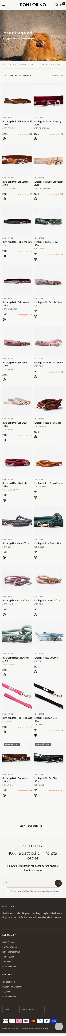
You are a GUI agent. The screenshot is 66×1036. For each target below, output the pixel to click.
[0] (61, 5)
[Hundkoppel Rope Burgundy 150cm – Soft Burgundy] (17, 461)
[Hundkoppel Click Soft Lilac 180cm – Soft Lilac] (48, 280)
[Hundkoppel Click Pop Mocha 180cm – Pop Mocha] (17, 756)
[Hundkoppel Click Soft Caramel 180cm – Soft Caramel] (17, 160)
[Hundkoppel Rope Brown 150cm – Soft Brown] (48, 401)
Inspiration (7, 991)
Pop (52, 64)
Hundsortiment (8, 981)
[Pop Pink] (4, 732)
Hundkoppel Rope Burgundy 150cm (14, 485)
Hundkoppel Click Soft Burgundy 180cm (47, 123)
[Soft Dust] (4, 256)
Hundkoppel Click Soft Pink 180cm (48, 362)
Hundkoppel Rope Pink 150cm (46, 600)
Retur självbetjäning (11, 951)
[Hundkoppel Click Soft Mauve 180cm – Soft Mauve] (17, 341)
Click (13, 64)
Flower (43, 64)
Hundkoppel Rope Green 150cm (47, 543)
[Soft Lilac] (35, 316)
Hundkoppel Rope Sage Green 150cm (15, 659)
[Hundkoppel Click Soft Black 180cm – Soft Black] (48, 696)
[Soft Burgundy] (35, 138)
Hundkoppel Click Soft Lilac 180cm (48, 302)
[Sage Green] (4, 675)
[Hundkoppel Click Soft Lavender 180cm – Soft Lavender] (17, 280)
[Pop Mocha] (4, 795)
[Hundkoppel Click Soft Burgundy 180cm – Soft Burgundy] (48, 99)
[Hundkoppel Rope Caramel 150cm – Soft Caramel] (48, 461)
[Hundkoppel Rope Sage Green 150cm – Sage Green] (17, 636)
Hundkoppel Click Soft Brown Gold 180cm (17, 123)
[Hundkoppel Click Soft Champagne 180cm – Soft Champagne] (48, 160)
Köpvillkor (6, 961)
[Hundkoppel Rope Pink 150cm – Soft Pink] (48, 578)
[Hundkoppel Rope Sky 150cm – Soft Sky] (48, 636)
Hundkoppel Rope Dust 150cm (15, 543)
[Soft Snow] (4, 440)
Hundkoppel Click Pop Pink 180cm (17, 718)
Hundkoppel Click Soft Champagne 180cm (48, 183)
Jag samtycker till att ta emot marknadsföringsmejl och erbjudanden (35, 891)
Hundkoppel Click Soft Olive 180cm (45, 780)
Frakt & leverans (9, 947)
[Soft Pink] (35, 376)
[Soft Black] (35, 735)
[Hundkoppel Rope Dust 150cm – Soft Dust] (17, 521)
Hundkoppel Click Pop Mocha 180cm (14, 780)
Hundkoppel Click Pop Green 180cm (46, 243)
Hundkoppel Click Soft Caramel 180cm (15, 183)
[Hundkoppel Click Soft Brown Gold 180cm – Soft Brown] (17, 99)
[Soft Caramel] (4, 199)
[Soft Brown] (4, 138)
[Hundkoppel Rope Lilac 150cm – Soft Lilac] (17, 578)
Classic (23, 64)
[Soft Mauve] (4, 379)
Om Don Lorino (9, 966)
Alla (4, 64)
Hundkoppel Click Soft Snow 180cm (14, 424)
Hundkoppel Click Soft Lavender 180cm (16, 304)
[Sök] (56, 5)
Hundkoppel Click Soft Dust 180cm (17, 242)
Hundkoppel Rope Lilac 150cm (15, 600)
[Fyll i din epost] (58, 883)
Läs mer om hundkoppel (31, 825)
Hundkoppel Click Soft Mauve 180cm (14, 364)
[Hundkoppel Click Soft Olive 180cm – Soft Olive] (48, 756)
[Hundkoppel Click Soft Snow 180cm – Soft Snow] (17, 401)
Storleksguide (8, 956)
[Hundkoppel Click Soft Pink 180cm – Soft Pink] (48, 341)
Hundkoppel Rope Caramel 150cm (48, 483)
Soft (33, 64)
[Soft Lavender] (4, 319)
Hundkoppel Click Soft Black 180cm (45, 719)
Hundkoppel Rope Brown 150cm (47, 422)
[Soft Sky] (35, 671)
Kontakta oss (8, 942)
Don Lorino (7, 118)
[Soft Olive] (35, 795)
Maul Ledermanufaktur (12, 986)
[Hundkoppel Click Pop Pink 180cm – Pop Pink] (17, 696)
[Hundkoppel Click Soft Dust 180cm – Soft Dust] (17, 220)
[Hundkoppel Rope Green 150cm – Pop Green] (48, 521)
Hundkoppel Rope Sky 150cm (46, 657)
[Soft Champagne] (35, 199)
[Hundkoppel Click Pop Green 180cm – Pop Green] (48, 220)
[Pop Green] (35, 259)
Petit (61, 64)
